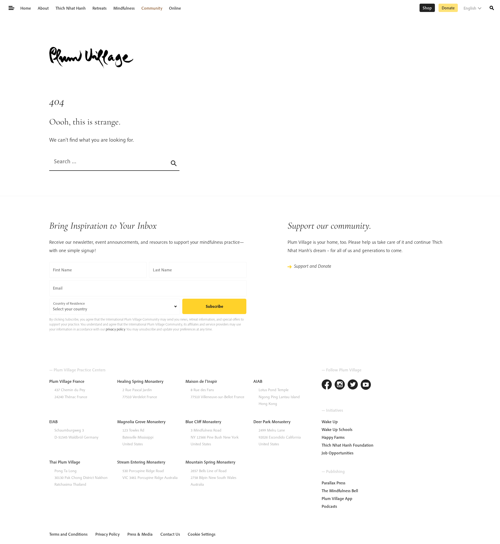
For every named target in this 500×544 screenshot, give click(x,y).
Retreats (99, 8)
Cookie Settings (201, 534)
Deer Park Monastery (271, 421)
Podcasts (329, 506)
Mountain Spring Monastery (210, 462)
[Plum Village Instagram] (340, 385)
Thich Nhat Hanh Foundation (347, 445)
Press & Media (140, 534)
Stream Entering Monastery (141, 462)
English (470, 8)
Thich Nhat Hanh (70, 8)
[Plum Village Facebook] (327, 385)
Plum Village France (66, 381)
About (43, 8)
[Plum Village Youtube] (366, 385)
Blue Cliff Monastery (203, 421)
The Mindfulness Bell (340, 490)
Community (151, 8)
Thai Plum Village (64, 462)
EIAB (53, 421)
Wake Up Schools (337, 429)
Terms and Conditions (68, 534)
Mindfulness (124, 8)
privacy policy (115, 329)
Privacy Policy (107, 534)
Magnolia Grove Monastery (141, 421)
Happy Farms (333, 437)
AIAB (257, 381)
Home (25, 8)
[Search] (492, 7)
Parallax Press (333, 482)
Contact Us (170, 534)
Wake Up (330, 421)
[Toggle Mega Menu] (11, 7)
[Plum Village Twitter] (353, 385)
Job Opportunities (337, 452)
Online (175, 8)
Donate (448, 7)
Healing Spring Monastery (140, 381)
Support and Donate (312, 266)
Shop (427, 7)
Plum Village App (337, 498)
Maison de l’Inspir (201, 381)
